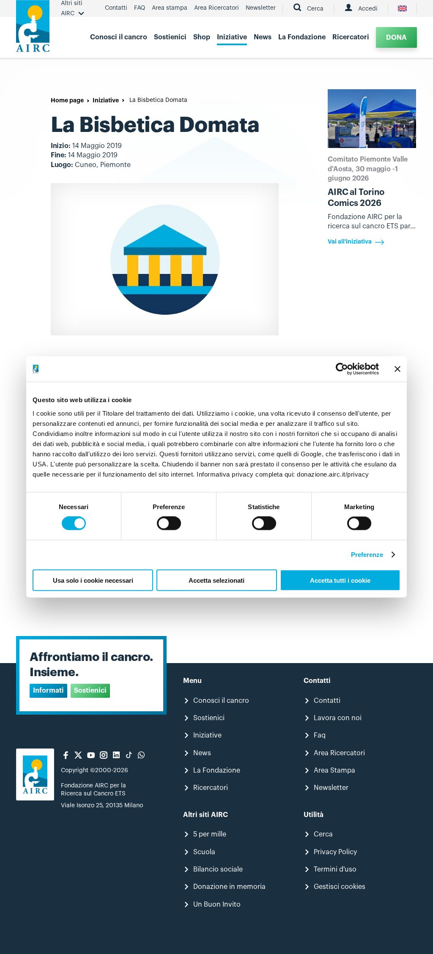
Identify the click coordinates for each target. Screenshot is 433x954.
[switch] (169, 523)
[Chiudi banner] (397, 369)
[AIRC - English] (402, 8)
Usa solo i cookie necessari (93, 580)
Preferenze (367, 554)
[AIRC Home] (32, 29)
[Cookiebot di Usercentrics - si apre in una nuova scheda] (342, 369)
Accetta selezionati (216, 580)
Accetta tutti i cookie (340, 580)
